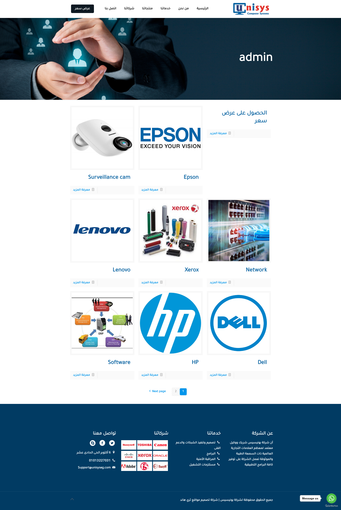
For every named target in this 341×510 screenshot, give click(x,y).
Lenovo (121, 271)
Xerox (192, 271)
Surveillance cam (109, 178)
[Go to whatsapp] (331, 498)
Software (119, 363)
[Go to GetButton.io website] (331, 506)
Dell (262, 363)
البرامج (211, 454)
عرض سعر (82, 8)
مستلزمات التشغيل (202, 465)
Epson (191, 178)
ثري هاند (185, 500)
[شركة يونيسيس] (251, 9)
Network (256, 271)
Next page (159, 391)
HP (195, 363)
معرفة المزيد (218, 133)
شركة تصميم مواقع (205, 500)
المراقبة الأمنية (206, 459)
